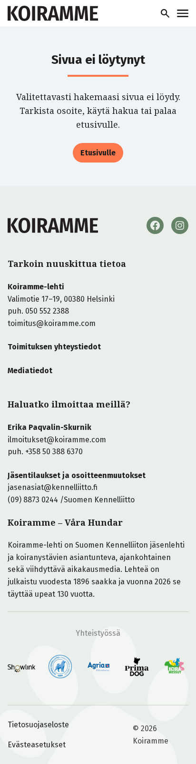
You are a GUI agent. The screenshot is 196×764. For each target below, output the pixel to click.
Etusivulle (98, 152)
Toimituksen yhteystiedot (54, 346)
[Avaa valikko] (182, 13)
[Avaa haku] (165, 13)
